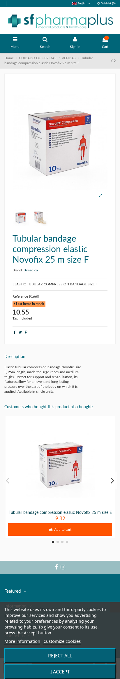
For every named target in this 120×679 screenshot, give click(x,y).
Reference (20, 296)
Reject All (60, 655)
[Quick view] (66, 505)
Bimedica (31, 270)
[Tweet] (20, 332)
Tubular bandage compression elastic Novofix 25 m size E (60, 513)
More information (22, 641)
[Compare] (60, 505)
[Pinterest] (26, 332)
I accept (60, 671)
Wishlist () (108, 3)
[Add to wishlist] (53, 505)
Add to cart (62, 529)
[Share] (15, 332)
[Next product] (115, 61)
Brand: (18, 270)
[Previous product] (112, 61)
